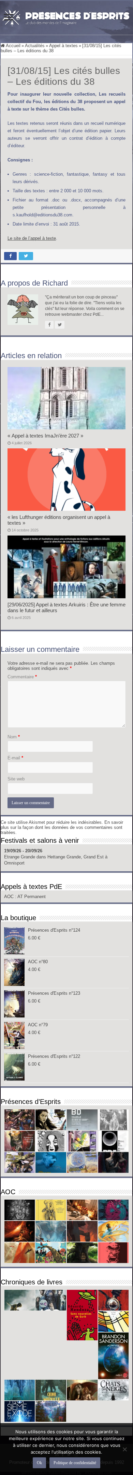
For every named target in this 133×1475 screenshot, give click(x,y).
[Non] (124, 1449)
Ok (39, 1462)
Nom (14, 736)
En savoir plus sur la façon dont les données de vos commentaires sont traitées (62, 827)
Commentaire (22, 676)
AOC (9, 896)
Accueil (12, 45)
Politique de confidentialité (75, 1462)
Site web (16, 778)
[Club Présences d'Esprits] (66, 16)
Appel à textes (63, 45)
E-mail (15, 757)
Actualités (35, 45)
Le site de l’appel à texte (32, 238)
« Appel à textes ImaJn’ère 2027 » (45, 436)
